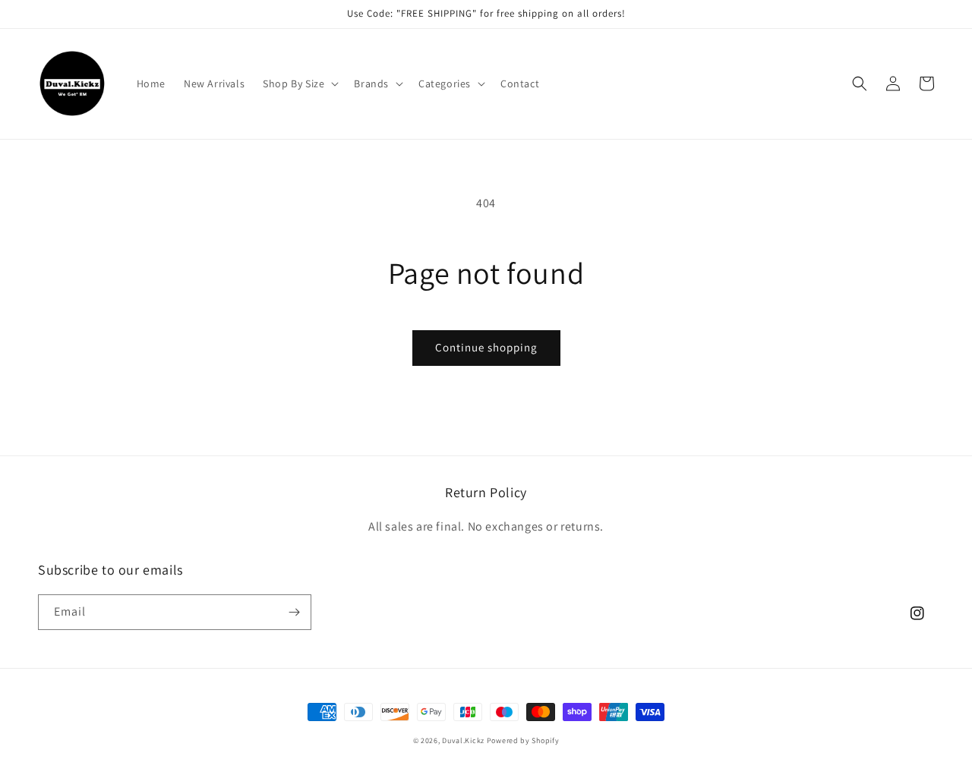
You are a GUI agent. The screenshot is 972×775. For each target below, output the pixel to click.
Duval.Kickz (463, 740)
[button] (299, 83)
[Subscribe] (294, 612)
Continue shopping (486, 347)
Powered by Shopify (523, 740)
